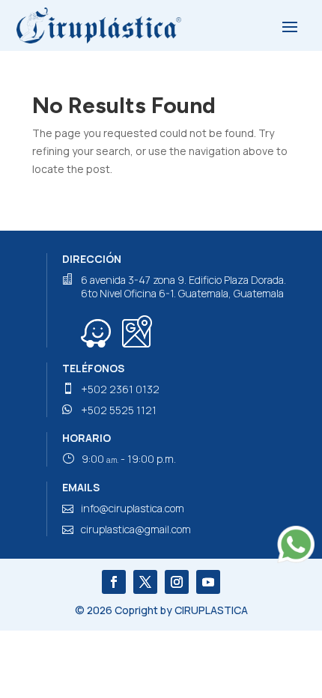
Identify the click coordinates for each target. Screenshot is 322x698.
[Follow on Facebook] (114, 582)
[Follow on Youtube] (208, 582)
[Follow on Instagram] (177, 582)
